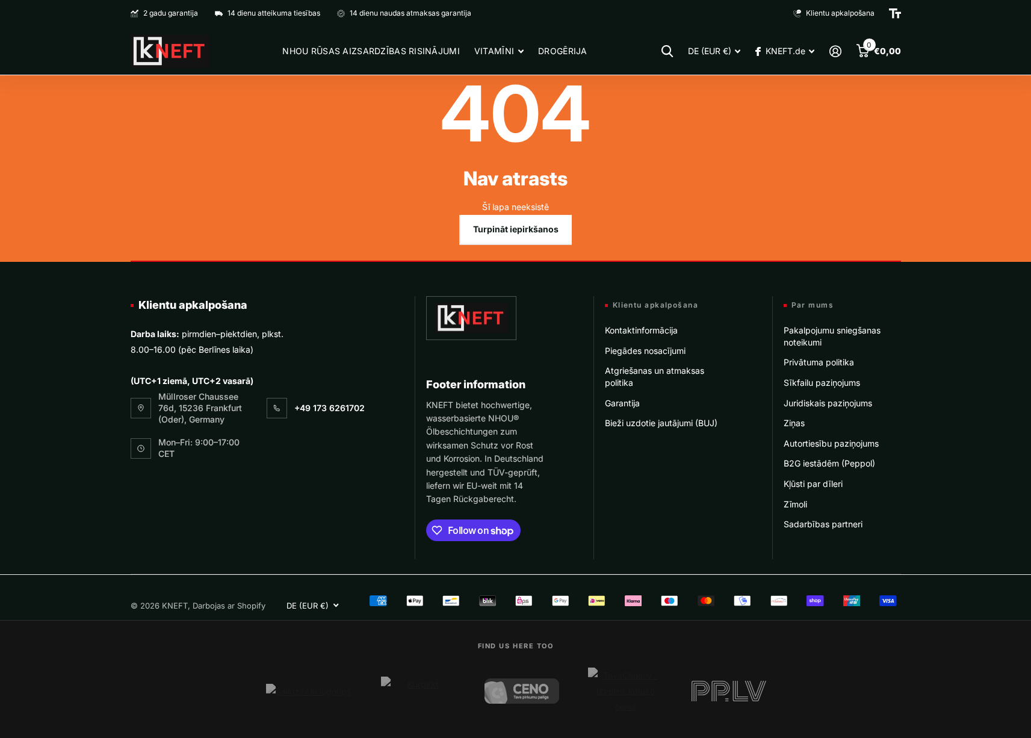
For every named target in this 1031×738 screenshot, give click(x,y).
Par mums (812, 305)
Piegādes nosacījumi (645, 351)
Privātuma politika (819, 362)
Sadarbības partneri (823, 524)
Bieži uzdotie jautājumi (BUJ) (661, 423)
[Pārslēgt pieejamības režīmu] (895, 13)
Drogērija (562, 51)
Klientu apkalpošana (192, 305)
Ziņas (794, 423)
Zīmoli (795, 504)
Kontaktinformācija (641, 330)
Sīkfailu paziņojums (822, 382)
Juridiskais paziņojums (828, 403)
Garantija (622, 403)
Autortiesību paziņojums (831, 443)
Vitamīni (494, 51)
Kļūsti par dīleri (813, 484)
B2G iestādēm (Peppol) (829, 463)
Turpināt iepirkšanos (516, 229)
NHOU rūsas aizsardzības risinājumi (371, 51)
